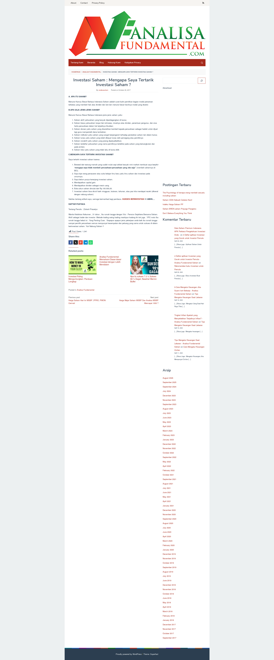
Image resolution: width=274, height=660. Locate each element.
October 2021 (168, 474)
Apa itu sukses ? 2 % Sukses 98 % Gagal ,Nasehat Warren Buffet (143, 279)
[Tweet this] (75, 242)
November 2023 (169, 400)
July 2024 (167, 391)
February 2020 (169, 545)
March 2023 (167, 430)
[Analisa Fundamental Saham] (137, 33)
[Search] (202, 62)
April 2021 (167, 501)
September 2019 (169, 567)
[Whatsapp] (90, 242)
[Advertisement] (184, 137)
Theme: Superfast (150, 654)
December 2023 (169, 395)
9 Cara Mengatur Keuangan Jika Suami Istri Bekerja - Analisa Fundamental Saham (187, 290)
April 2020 (167, 536)
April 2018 (167, 607)
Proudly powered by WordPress (129, 654)
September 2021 (169, 479)
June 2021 (167, 492)
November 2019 (169, 558)
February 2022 (169, 470)
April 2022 (167, 466)
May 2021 (167, 496)
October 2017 (168, 633)
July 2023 (167, 413)
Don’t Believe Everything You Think (177, 213)
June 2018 (167, 598)
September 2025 (169, 382)
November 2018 (169, 589)
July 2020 (167, 527)
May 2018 (167, 602)
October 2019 (168, 562)
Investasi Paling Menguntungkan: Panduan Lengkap (80, 279)
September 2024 (169, 386)
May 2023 (167, 422)
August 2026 (168, 378)
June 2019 (167, 580)
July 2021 (167, 488)
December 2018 (169, 584)
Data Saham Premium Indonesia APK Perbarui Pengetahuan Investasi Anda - (189, 231)
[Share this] (70, 242)
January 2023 (168, 439)
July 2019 (167, 576)
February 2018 (169, 615)
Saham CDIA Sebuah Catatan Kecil (177, 200)
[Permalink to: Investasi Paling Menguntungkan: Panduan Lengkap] (82, 264)
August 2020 (168, 523)
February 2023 (169, 435)
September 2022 (169, 457)
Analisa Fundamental (85, 289)
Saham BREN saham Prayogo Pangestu (179, 208)
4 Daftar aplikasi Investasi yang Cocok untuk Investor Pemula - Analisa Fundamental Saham (187, 259)
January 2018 (168, 620)
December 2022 (169, 444)
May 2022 (167, 461)
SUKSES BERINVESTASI (133, 199)
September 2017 (169, 637)
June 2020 (167, 532)
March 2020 (167, 540)
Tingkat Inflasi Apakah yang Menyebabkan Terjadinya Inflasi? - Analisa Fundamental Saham (188, 318)
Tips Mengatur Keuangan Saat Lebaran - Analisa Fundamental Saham (187, 343)
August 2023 (168, 408)
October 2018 (168, 593)
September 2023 (169, 404)
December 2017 (169, 624)
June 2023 (167, 417)
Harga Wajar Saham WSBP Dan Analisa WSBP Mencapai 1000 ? (138, 300)
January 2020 (168, 549)
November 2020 (169, 514)
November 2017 (169, 629)
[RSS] (203, 3)
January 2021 (168, 505)
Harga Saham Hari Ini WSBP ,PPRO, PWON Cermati (87, 300)
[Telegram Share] (85, 242)
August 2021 (168, 483)
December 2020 (169, 510)
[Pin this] (80, 242)
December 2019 (169, 554)
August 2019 (168, 571)
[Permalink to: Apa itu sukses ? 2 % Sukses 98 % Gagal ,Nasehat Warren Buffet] (144, 264)
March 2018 (167, 611)
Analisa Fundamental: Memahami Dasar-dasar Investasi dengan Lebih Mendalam (110, 260)
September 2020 (169, 518)
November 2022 (169, 448)
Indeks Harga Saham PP (173, 204)
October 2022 (168, 452)
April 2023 (167, 426)
